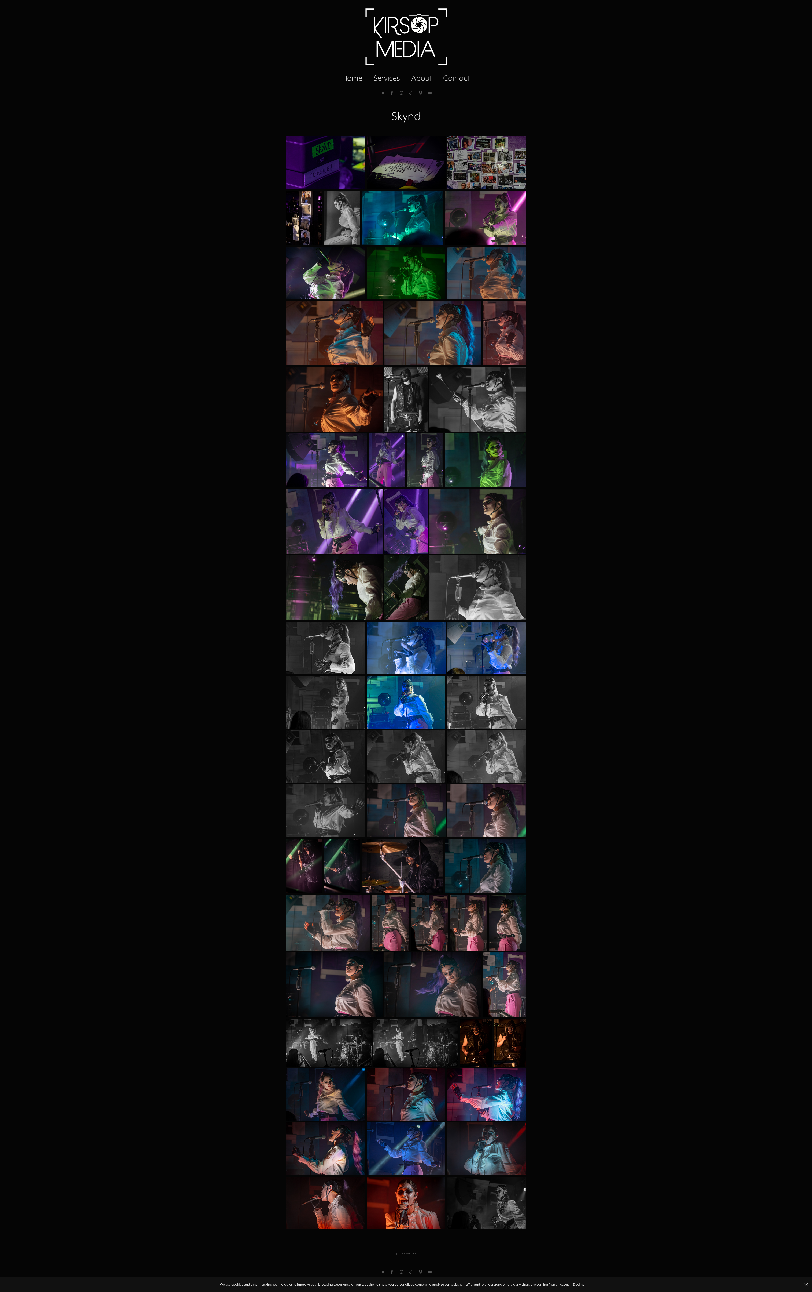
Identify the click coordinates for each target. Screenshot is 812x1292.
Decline (578, 1284)
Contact (456, 78)
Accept (565, 1284)
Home (352, 78)
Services (387, 78)
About (421, 78)
